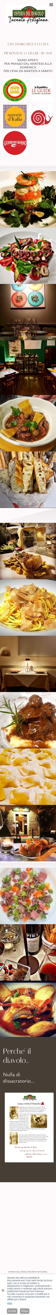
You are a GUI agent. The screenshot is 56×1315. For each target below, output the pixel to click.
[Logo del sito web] (28, 14)
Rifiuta (24, 1311)
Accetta (12, 1311)
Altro (9, 1303)
